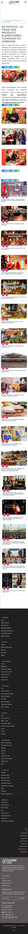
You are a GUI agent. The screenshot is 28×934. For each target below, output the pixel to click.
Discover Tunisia (5, 813)
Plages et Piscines (5, 636)
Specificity (3, 791)
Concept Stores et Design (7, 693)
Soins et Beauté (5, 707)
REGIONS (4, 713)
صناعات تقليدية (23, 841)
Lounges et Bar (4, 677)
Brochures (3, 750)
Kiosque (3, 655)
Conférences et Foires (6, 745)
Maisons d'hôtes (5, 622)
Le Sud (2, 728)
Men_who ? (4, 652)
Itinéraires (3, 650)
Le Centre (3, 734)
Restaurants (4, 666)
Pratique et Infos (5, 775)
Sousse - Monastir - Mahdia (7, 726)
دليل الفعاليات (24, 844)
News (2, 810)
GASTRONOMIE (6, 661)
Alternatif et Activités (6, 628)
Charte (3, 878)
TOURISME (5, 617)
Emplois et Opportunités (6, 793)
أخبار (26, 830)
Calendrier (3, 748)
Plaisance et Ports (5, 778)
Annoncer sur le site (7, 883)
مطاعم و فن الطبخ (23, 849)
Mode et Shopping (5, 701)
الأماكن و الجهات (23, 846)
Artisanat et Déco (5, 691)
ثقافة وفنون (24, 838)
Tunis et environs (5, 718)
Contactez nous (6, 885)
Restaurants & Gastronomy (7, 821)
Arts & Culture (4, 802)
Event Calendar (4, 807)
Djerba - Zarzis (4, 720)
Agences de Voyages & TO (7, 630)
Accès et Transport (5, 780)
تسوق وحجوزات (23, 852)
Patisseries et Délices (6, 669)
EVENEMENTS (6, 740)
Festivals (3, 753)
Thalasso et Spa (5, 625)
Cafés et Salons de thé (6, 671)
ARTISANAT (5, 686)
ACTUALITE (5, 770)
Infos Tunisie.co (6, 875)
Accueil (3, 20)
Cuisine (3, 663)
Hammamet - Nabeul (6, 723)
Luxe (2, 688)
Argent (2, 788)
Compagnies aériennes (6, 633)
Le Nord (3, 731)
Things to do (4, 818)
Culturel (3, 644)
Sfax (2, 715)
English (4, 800)
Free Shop (3, 699)
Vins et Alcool (4, 679)
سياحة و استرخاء (23, 836)
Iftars (2, 764)
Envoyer (21, 898)
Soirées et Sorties (5, 756)
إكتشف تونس (24, 833)
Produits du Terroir (5, 674)
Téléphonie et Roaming (6, 704)
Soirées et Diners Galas (6, 758)
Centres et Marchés (5, 696)
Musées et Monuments (6, 647)
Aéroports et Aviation (6, 783)
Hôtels (2, 620)
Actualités (3, 772)
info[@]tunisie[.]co (8, 914)
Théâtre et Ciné (4, 761)
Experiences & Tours (6, 815)
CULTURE (4, 642)
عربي (25, 828)
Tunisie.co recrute (6, 880)
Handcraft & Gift (5, 805)
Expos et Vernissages (6, 742)
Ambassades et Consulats (7, 785)
